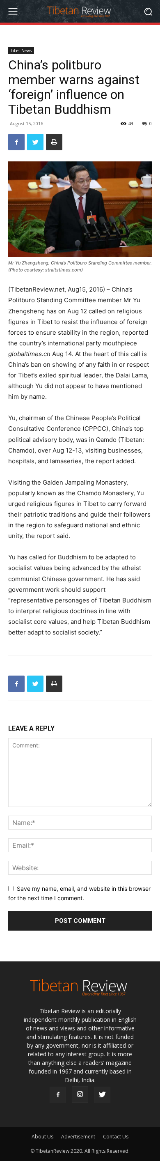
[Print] (54, 142)
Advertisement (78, 1136)
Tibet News (21, 50)
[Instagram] (80, 1094)
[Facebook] (16, 142)
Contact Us (115, 1136)
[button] (148, 11)
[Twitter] (35, 142)
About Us (42, 1136)
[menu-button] (13, 11)
